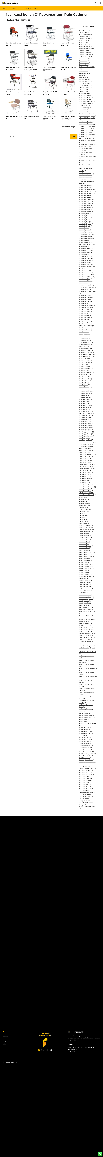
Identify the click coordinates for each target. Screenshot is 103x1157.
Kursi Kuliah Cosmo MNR (49, 44)
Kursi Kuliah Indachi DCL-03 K (50, 93)
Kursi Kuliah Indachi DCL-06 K (68, 93)
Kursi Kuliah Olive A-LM (31, 118)
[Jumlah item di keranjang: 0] (100, 2)
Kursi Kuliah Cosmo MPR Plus (13, 69)
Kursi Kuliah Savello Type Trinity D (68, 118)
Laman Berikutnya (69, 127)
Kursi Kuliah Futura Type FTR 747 (49, 69)
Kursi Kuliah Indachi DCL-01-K (31, 93)
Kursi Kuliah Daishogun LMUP (30, 69)
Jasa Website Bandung (94, 1062)
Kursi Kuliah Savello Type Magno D (49, 118)
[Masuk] (95, 2)
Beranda (6, 8)
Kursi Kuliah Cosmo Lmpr (31, 44)
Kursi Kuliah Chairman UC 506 (14, 44)
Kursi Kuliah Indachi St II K (14, 118)
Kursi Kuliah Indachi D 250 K (68, 69)
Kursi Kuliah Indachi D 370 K (14, 93)
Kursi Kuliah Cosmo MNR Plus (68, 44)
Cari (73, 136)
